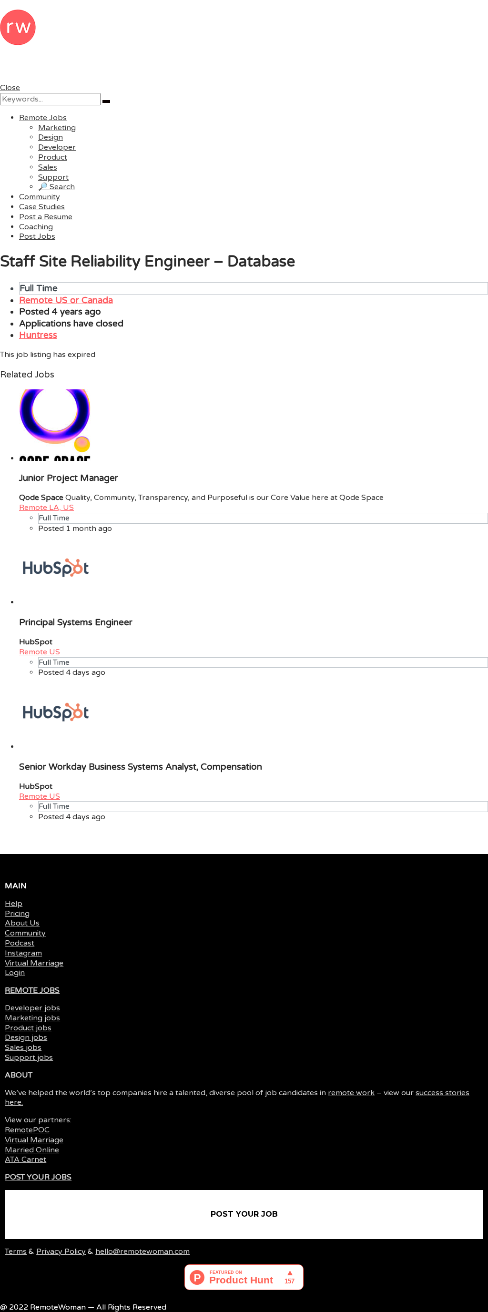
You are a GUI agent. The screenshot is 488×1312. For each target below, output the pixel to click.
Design (50, 137)
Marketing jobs (32, 1018)
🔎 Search (56, 187)
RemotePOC (27, 1130)
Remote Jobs (43, 117)
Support (53, 177)
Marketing (57, 127)
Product (52, 157)
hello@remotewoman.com (142, 1251)
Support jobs (29, 1057)
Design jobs (26, 1037)
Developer (57, 147)
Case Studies (42, 207)
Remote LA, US (46, 507)
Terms (16, 1251)
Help (13, 903)
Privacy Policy (61, 1251)
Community (39, 197)
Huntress (38, 335)
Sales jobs (23, 1047)
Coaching (36, 227)
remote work (351, 1093)
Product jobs (28, 1028)
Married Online (32, 1150)
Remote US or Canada (66, 300)
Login (15, 972)
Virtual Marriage (34, 963)
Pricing (17, 913)
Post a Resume (45, 217)
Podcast (19, 943)
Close (10, 87)
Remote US (39, 652)
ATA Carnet (25, 1159)
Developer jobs (32, 1008)
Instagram (23, 953)
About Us (22, 923)
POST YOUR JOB (244, 1214)
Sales (47, 167)
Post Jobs (37, 236)
